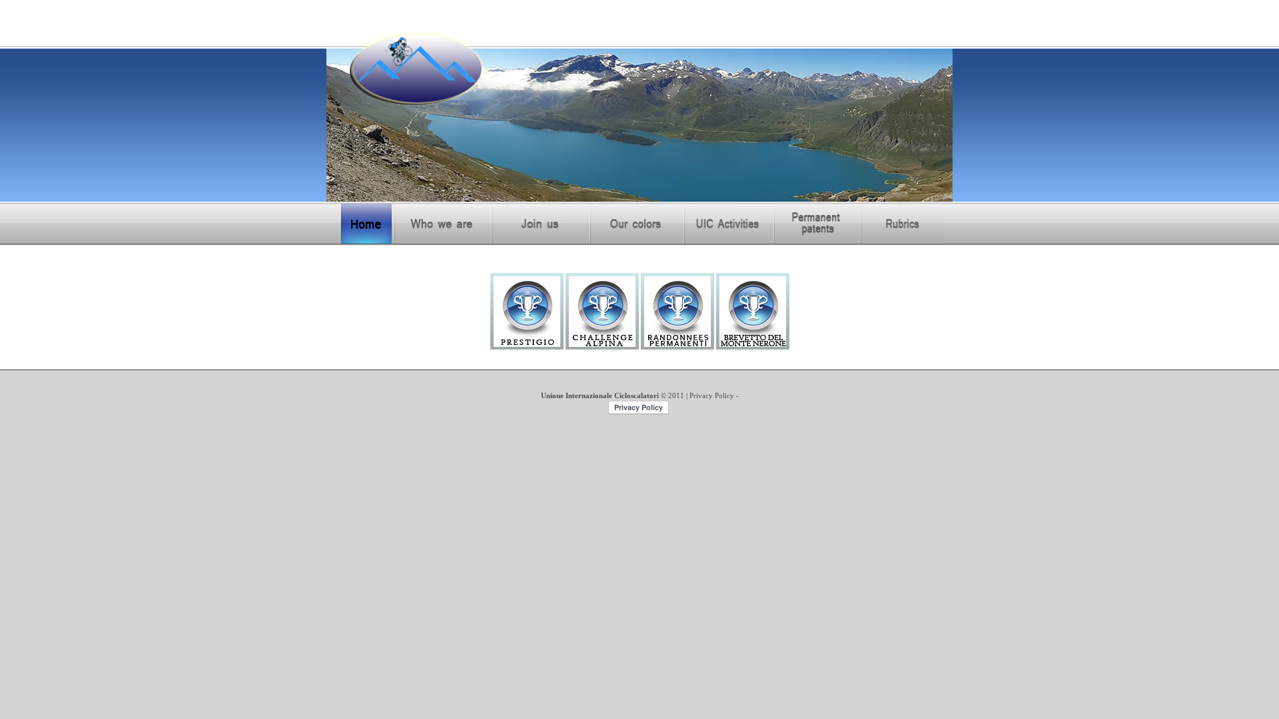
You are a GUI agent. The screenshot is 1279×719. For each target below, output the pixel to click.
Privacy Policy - (714, 395)
